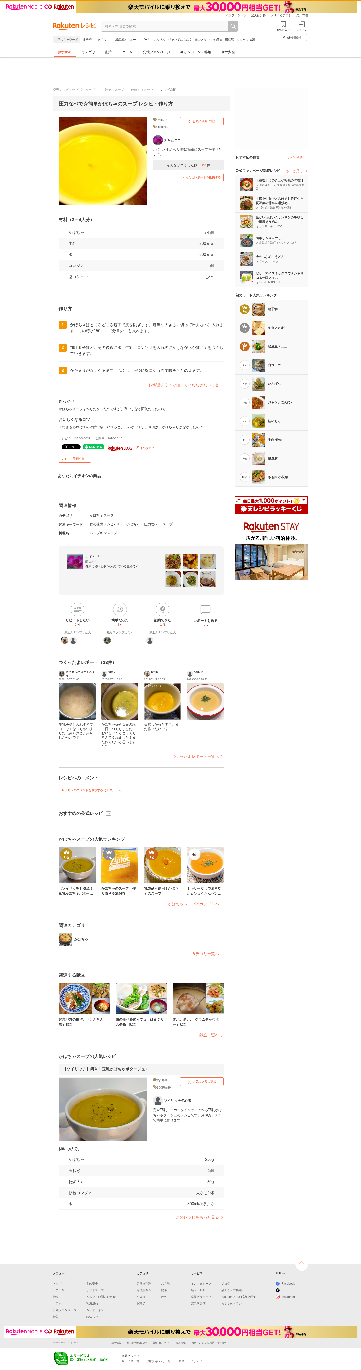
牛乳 (72, 243)
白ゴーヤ (145, 39)
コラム (127, 52)
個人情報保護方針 (137, 1342)
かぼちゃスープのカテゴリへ (193, 904)
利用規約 (92, 1303)
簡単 (164, 1290)
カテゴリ (88, 52)
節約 (164, 1297)
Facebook (288, 1283)
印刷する (78, 458)
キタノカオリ (103, 39)
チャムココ (94, 556)
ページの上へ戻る (301, 1264)
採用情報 (181, 1342)
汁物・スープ (114, 90)
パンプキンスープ (103, 533)
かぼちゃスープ (142, 90)
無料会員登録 (293, 37)
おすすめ (64, 52)
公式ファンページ (156, 52)
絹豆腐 (229, 39)
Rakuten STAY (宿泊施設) (238, 1297)
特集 (56, 1316)
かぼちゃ (76, 232)
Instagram (288, 1297)
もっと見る (294, 157)
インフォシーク (236, 15)
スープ (167, 524)
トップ (57, 1283)
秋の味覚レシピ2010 (106, 524)
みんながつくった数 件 (188, 165)
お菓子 (141, 1303)
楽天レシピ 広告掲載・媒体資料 (209, 1342)
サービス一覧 (130, 1361)
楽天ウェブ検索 (231, 1290)
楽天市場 (302, 15)
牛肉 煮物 (215, 39)
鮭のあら (201, 39)
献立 (108, 52)
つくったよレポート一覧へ (195, 756)
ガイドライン (95, 1310)
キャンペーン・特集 (195, 52)
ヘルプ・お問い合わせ (101, 1297)
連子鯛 (87, 39)
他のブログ (146, 448)
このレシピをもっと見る (197, 1217)
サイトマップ (95, 1290)
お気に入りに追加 (204, 121)
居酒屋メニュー (125, 39)
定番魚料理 (144, 1290)
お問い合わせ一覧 (159, 1361)
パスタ (141, 1297)
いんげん (159, 39)
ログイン (301, 29)
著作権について (161, 1342)
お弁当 (165, 1283)
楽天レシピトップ (65, 90)
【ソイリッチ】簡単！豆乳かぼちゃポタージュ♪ (105, 1069)
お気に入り (283, 29)
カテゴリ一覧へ (205, 954)
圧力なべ (151, 524)
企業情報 (116, 1342)
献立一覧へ (209, 1035)
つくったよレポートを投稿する (200, 177)
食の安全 (228, 52)
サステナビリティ (190, 1361)
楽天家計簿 (258, 15)
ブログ (225, 1283)
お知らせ (92, 1316)
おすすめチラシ (281, 15)
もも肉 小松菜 (246, 39)
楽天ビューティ (201, 1297)
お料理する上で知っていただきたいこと (183, 385)
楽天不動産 (198, 1290)
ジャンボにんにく (180, 39)
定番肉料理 (144, 1283)
